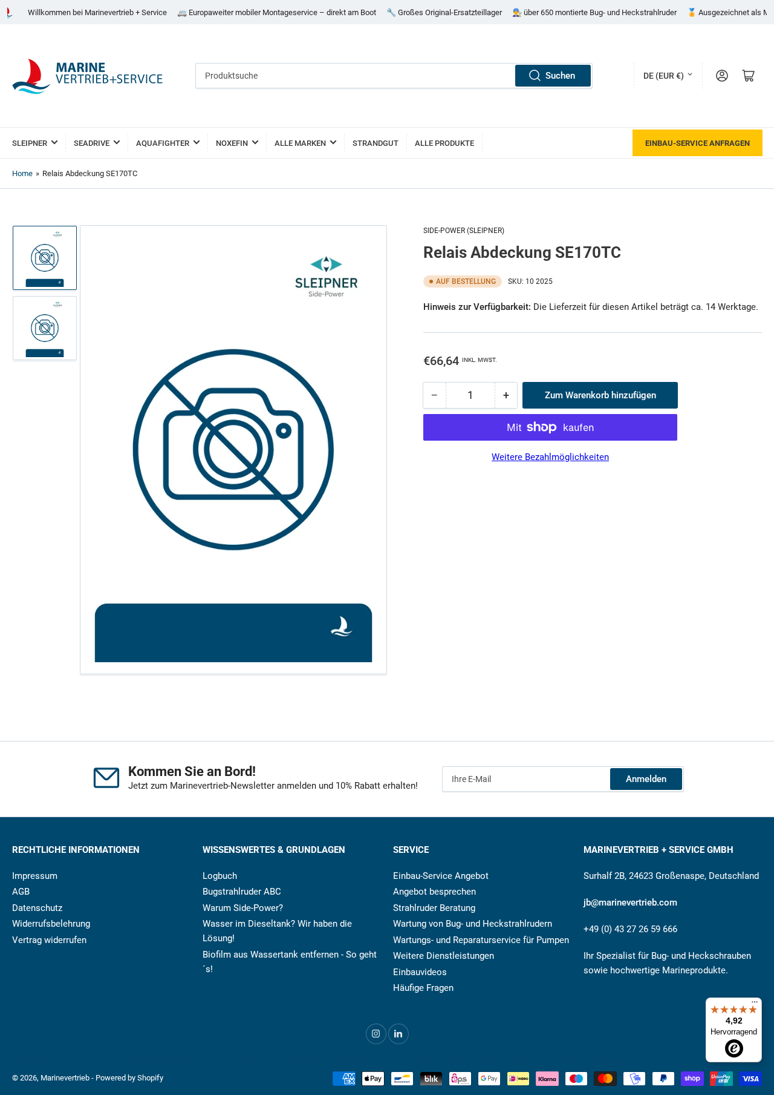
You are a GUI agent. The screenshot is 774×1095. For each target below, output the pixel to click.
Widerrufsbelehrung (51, 923)
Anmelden (646, 779)
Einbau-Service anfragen (697, 143)
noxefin (232, 143)
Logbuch (220, 875)
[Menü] (754, 1005)
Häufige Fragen (423, 987)
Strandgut (375, 143)
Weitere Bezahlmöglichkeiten (550, 457)
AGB (21, 891)
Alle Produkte (444, 143)
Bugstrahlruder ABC (242, 891)
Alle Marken (300, 143)
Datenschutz (37, 908)
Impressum (34, 875)
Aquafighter (162, 143)
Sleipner (29, 143)
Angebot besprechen (434, 891)
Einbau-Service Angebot (441, 875)
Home (22, 173)
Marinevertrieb (65, 1077)
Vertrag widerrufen (49, 940)
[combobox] (394, 75)
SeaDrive (91, 143)
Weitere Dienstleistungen (443, 955)
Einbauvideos (420, 972)
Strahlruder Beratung (434, 908)
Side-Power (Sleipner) (463, 230)
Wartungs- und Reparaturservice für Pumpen (481, 940)
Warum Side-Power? (243, 908)
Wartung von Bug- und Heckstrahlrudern (472, 923)
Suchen (560, 75)
